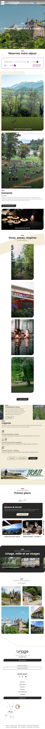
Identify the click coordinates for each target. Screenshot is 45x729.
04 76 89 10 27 (22, 657)
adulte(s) (34, 61)
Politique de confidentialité (32, 725)
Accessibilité (22, 694)
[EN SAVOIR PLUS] (22, 474)
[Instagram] (22, 677)
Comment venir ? (22, 697)
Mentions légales (22, 725)
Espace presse (22, 684)
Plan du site (23, 727)
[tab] (20, 499)
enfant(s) (11, 65)
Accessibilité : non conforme (33, 727)
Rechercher (36, 65)
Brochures (22, 689)
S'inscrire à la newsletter (22, 668)
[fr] (35, 3)
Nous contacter (22, 660)
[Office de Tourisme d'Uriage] (14, 3)
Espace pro (22, 682)
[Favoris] (38, 3)
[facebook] (19, 677)
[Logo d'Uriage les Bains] (22, 652)
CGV (19, 727)
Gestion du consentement (11, 727)
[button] (32, 3)
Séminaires (22, 686)
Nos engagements (22, 691)
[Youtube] (25, 677)
